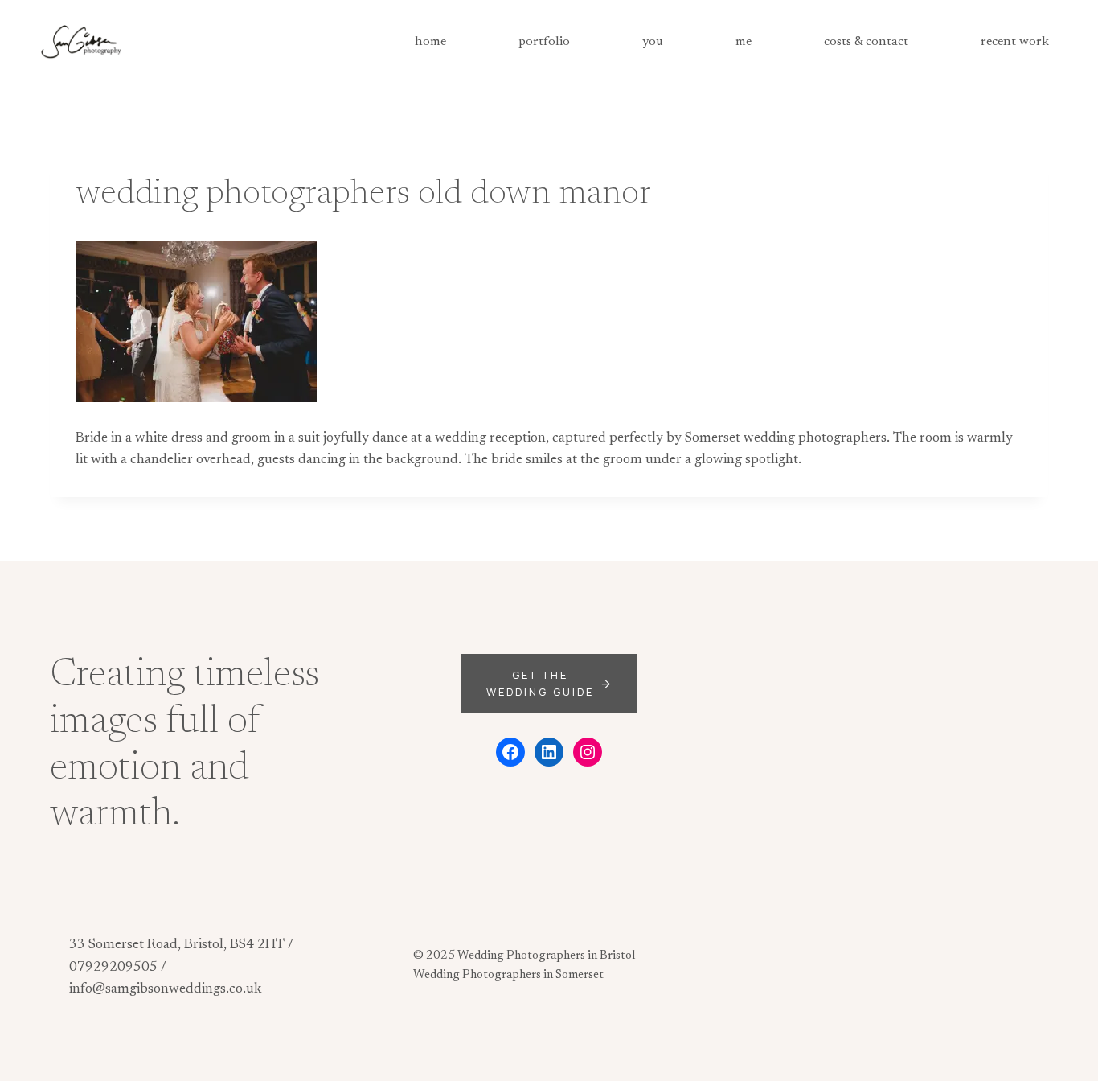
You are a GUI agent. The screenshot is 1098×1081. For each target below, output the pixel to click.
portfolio (544, 41)
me (743, 41)
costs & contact (866, 41)
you (652, 41)
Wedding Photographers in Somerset (508, 975)
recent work (1015, 41)
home (430, 41)
